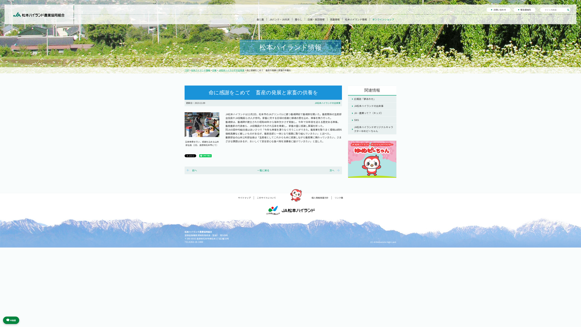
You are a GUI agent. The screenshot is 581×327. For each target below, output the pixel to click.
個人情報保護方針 (320, 197)
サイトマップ (244, 197)
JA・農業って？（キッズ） (368, 113)
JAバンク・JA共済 (279, 19)
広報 (214, 70)
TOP (187, 70)
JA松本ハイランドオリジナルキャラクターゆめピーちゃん (373, 129)
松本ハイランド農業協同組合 (39, 14)
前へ (194, 170)
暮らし (298, 19)
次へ (332, 170)
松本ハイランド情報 (356, 19)
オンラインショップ (383, 19)
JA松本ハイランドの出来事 (231, 70)
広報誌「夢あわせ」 (365, 99)
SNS (356, 120)
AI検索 (13, 320)
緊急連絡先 (525, 9)
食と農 (260, 19)
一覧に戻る (263, 170)
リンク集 (339, 197)
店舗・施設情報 (316, 19)
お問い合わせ (499, 9)
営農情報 (335, 19)
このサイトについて (266, 197)
